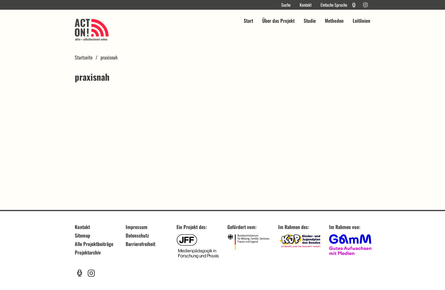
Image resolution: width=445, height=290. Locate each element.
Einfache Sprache (334, 5)
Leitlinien (361, 20)
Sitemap (82, 235)
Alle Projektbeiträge (94, 244)
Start (248, 20)
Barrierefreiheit (140, 244)
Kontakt (306, 5)
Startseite (84, 57)
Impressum (136, 227)
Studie (310, 20)
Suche (286, 5)
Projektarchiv (88, 252)
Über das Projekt (278, 20)
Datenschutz (137, 235)
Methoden (334, 20)
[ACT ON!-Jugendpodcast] (354, 5)
